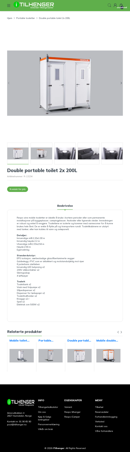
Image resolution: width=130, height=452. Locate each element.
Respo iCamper (72, 416)
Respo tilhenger (72, 412)
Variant (68, 407)
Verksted (99, 421)
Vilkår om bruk (45, 429)
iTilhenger (59, 448)
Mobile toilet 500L (18, 340)
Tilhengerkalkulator (48, 407)
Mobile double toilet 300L (106, 340)
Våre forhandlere (104, 431)
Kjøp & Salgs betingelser (44, 418)
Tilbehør (99, 407)
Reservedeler (102, 412)
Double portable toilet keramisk (78, 340)
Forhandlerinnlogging (106, 416)
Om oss (42, 412)
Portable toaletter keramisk (45, 340)
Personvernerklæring (48, 424)
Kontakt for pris (18, 189)
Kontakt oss (101, 426)
